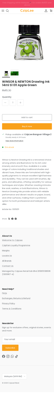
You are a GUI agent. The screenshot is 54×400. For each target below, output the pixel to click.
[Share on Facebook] (12, 219)
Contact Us (7, 266)
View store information (14, 141)
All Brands (6, 260)
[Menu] (3, 11)
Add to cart (27, 117)
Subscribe (10, 347)
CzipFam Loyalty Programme (16, 245)
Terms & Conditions (11, 308)
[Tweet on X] (9, 219)
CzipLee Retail (13, 383)
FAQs (4, 293)
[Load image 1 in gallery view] (27, 41)
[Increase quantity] (20, 102)
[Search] (9, 11)
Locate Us (7, 255)
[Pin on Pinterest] (16, 219)
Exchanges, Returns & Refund (16, 298)
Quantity (6, 97)
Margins (6, 250)
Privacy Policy (8, 303)
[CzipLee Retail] (27, 10)
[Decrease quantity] (5, 102)
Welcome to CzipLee (12, 240)
